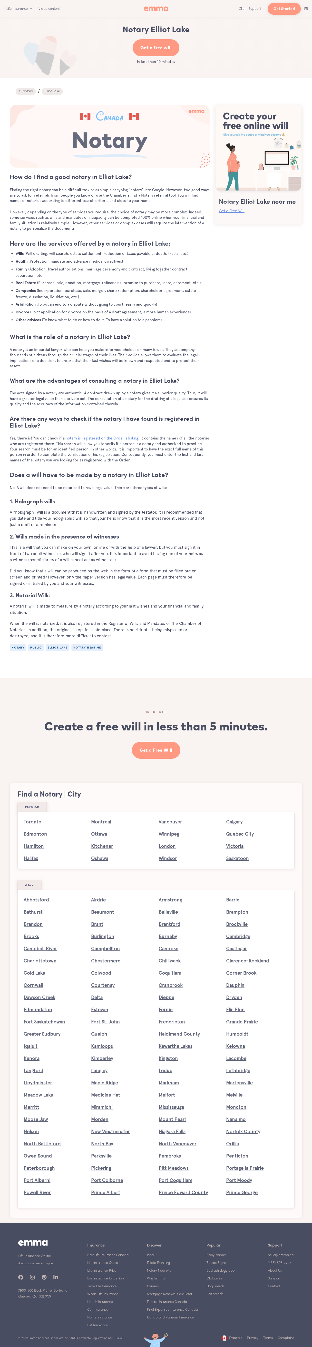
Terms (268, 1338)
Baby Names (216, 1255)
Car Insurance (97, 1309)
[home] (156, 9)
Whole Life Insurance (102, 1294)
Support (274, 1278)
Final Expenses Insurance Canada (172, 1309)
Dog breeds (215, 1286)
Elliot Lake (52, 91)
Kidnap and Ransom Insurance (170, 1317)
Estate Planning (158, 1263)
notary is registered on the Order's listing (102, 438)
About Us (275, 1270)
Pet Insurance (97, 1325)
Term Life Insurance (102, 1286)
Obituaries (214, 1278)
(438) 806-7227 (279, 1263)
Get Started (284, 9)
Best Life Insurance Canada (107, 1255)
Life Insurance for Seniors (105, 1278)
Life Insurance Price (101, 1270)
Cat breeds (214, 1294)
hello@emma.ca (281, 1255)
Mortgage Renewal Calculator (169, 1294)
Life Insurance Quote (102, 1263)
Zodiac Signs (215, 1263)
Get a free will (156, 48)
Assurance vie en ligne (35, 1263)
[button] (18, 8)
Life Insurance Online (34, 1256)
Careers (153, 1286)
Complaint (286, 1338)
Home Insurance (99, 1317)
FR (306, 8)
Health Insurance (100, 1302)
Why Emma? (156, 1278)
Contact (274, 1286)
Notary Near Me (159, 1270)
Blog (150, 1255)
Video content (49, 8)
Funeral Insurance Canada (167, 1302)
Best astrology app (220, 1270)
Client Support (250, 8)
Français (235, 1338)
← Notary (26, 91)
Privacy (252, 1338)
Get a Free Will (231, 211)
